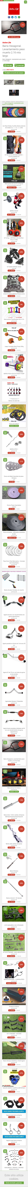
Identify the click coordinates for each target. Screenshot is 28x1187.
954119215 (10, 70)
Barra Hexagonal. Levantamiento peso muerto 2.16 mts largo (13, 103)
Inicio (3, 101)
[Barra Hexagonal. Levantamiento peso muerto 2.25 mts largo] (9, 82)
